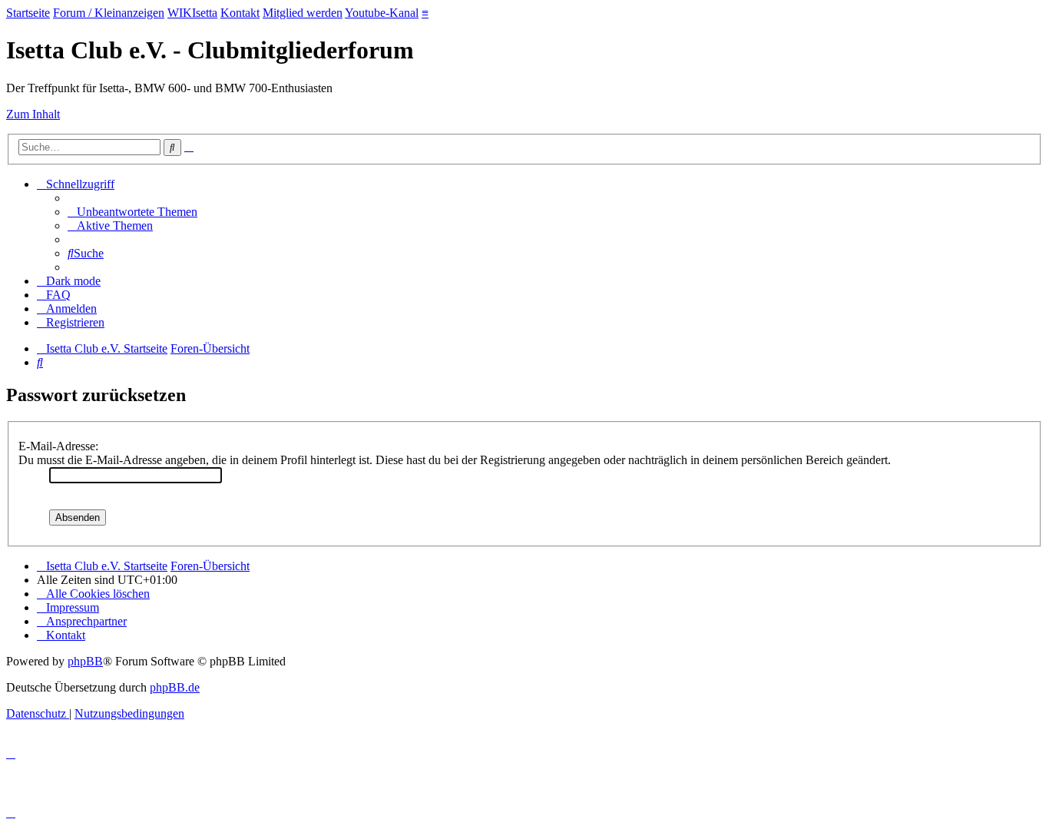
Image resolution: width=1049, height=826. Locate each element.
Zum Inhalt (33, 114)
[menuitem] (132, 211)
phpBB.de (175, 687)
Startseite (28, 12)
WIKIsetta (192, 12)
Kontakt (240, 12)
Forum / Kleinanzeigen (108, 12)
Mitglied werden (302, 12)
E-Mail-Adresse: (58, 446)
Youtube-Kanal (382, 12)
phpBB (85, 661)
